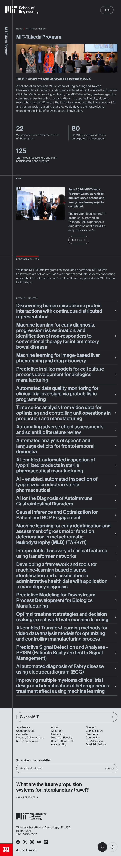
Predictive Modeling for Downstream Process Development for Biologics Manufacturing (55, 600)
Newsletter (92, 734)
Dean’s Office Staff (62, 741)
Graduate (22, 734)
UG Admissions (95, 741)
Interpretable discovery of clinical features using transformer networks (61, 553)
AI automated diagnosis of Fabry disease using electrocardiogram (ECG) (60, 669)
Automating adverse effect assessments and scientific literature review (59, 429)
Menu (106, 10)
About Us (56, 730)
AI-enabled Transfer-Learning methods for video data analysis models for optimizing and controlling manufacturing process (61, 633)
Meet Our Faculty (61, 737)
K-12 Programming (27, 741)
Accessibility (58, 744)
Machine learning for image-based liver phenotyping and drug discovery (58, 358)
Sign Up (109, 768)
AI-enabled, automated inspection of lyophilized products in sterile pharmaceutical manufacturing (55, 465)
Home (19, 28)
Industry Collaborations (30, 737)
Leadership (58, 734)
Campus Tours (94, 730)
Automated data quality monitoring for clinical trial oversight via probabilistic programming (57, 393)
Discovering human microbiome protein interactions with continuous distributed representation (59, 311)
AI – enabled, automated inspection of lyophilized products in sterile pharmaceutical (57, 484)
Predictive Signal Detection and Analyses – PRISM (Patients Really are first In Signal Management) (62, 652)
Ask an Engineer (25, 797)
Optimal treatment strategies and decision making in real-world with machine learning (62, 617)
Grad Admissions (96, 744)
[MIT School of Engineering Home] (21, 10)
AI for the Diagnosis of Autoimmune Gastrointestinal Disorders (54, 501)
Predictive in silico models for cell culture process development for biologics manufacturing (60, 374)
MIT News (77, 240)
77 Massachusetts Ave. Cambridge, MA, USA (43, 827)
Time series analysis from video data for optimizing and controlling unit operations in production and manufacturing (63, 413)
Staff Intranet (28, 850)
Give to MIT (29, 717)
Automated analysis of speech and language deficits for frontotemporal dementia (55, 446)
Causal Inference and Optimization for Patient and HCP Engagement (57, 515)
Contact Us (92, 737)
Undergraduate (25, 730)
